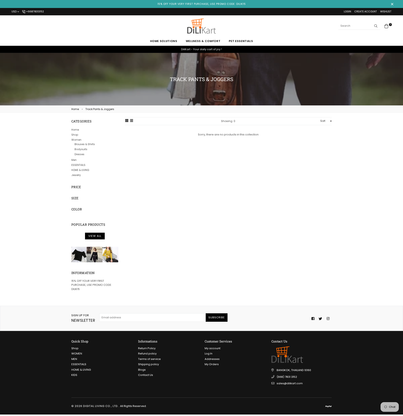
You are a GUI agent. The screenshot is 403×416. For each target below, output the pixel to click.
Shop (74, 134)
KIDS (74, 375)
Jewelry (76, 175)
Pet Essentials (241, 41)
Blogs (142, 370)
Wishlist (385, 11)
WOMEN (76, 354)
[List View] (132, 121)
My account (212, 348)
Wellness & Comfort (203, 41)
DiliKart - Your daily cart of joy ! (201, 49)
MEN (74, 359)
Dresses (79, 154)
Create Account (365, 11)
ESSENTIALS (78, 165)
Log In (208, 354)
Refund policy (147, 354)
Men (74, 160)
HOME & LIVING (80, 170)
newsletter (83, 318)
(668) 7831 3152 (287, 377)
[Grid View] (127, 121)
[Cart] (386, 26)
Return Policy (147, 348)
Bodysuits (81, 149)
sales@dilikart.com (290, 383)
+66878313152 (34, 11)
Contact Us (145, 375)
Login (347, 11)
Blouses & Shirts (85, 144)
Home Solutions (163, 41)
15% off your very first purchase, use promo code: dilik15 (201, 4)
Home (75, 109)
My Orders (212, 364)
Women (76, 140)
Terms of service (149, 359)
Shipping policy (148, 364)
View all (94, 236)
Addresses (212, 359)
